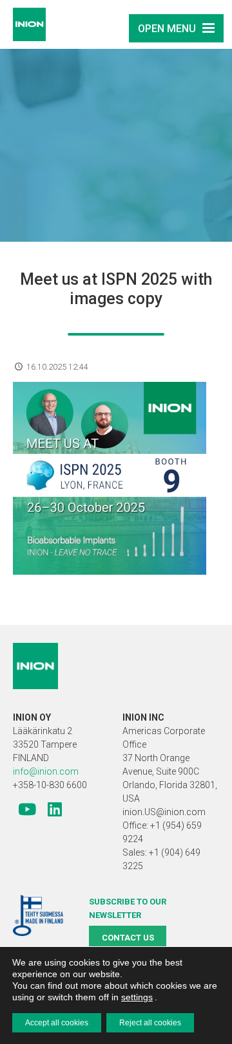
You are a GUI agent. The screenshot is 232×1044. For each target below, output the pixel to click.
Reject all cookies (150, 1022)
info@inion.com (46, 771)
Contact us (128, 937)
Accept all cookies (56, 1022)
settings (137, 997)
